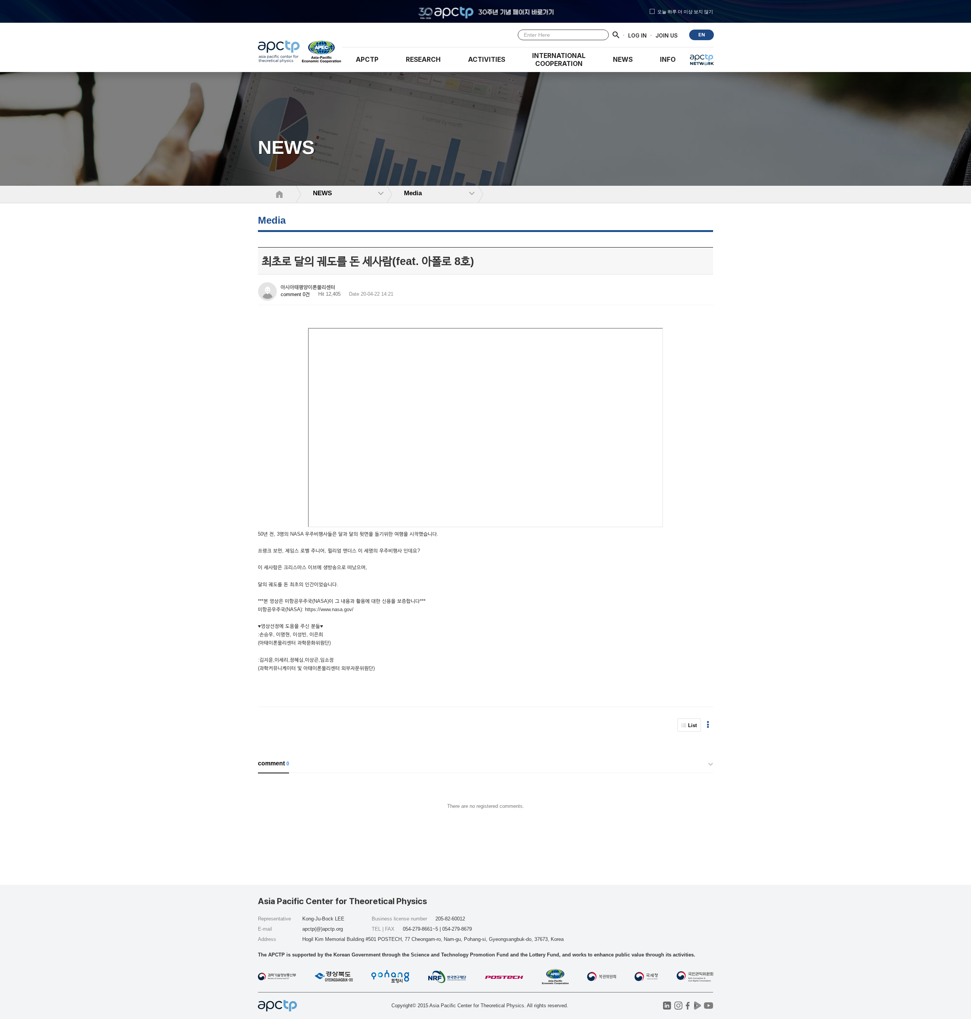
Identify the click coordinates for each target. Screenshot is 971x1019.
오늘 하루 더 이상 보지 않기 (685, 11)
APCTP (367, 59)
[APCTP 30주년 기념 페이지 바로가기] (485, 11)
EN (701, 35)
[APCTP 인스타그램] (678, 1006)
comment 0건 (295, 294)
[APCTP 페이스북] (688, 1006)
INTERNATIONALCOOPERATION (559, 59)
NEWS (623, 59)
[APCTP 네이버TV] (697, 1006)
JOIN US (666, 35)
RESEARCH (423, 59)
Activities (486, 59)
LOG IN (637, 35)
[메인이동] (279, 53)
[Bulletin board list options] (708, 725)
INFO (668, 59)
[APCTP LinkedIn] (667, 1006)
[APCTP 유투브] (708, 1006)
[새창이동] (322, 53)
